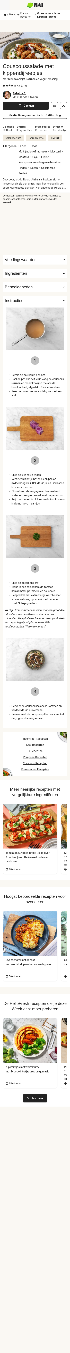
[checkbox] (4, 85)
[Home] (5, 15)
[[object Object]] (54, 105)
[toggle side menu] (5, 5)
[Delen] (63, 105)
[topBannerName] (35, 26)
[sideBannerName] (35, 229)
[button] (35, 273)
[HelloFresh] (35, 5)
